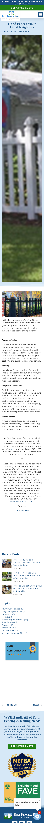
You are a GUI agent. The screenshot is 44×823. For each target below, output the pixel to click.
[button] (40, 14)
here (13, 449)
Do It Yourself (22, 511)
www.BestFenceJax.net (21, 501)
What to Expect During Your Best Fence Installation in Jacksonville (27, 588)
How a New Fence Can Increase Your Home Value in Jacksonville (26, 575)
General (25, 31)
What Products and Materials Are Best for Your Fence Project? (26, 562)
